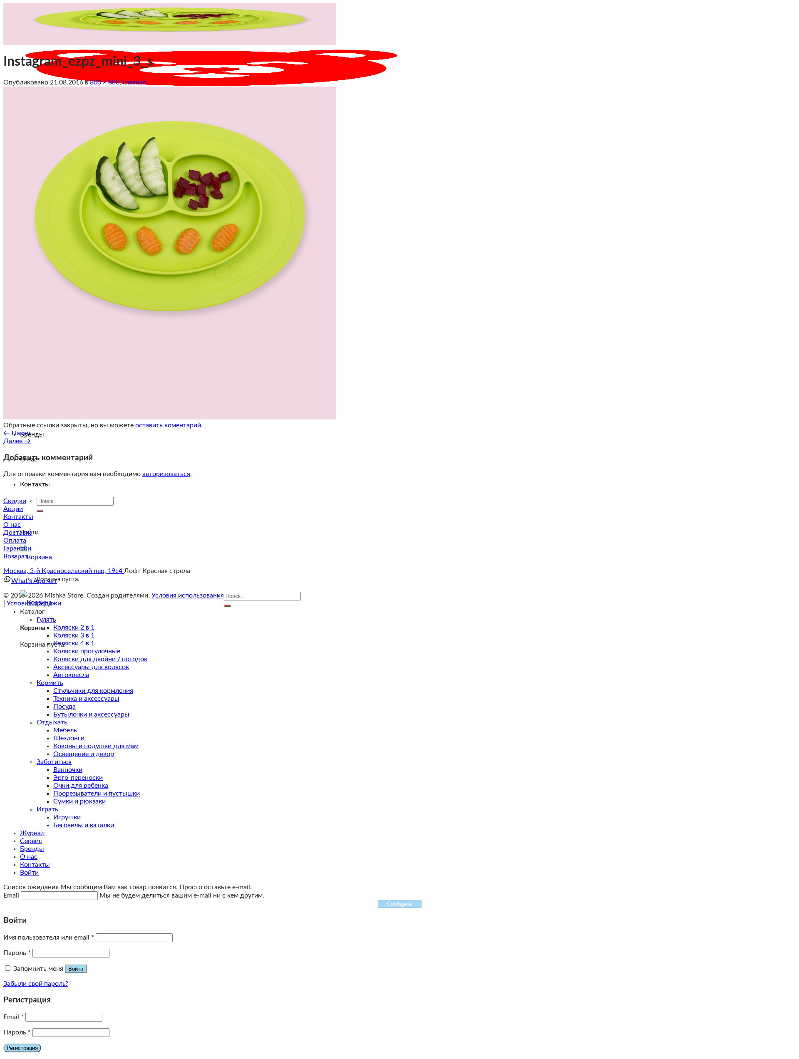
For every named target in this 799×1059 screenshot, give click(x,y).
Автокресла (71, 675)
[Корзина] (36, 557)
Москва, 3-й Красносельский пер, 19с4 (63, 571)
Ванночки (67, 769)
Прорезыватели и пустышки (96, 793)
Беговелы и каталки (83, 825)
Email (13, 1017)
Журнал (32, 833)
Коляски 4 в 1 (73, 643)
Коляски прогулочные (86, 651)
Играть (47, 809)
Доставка (17, 532)
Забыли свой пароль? (35, 983)
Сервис (31, 841)
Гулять (46, 619)
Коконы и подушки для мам (96, 746)
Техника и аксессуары (86, 698)
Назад (16, 433)
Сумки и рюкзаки (79, 801)
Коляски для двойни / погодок (100, 659)
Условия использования (187, 595)
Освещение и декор (83, 754)
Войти (75, 969)
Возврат (15, 556)
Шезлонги (68, 738)
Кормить (50, 683)
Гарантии (17, 548)
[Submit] (40, 511)
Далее (17, 441)
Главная (134, 82)
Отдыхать (52, 722)
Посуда (64, 706)
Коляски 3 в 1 (73, 635)
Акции (13, 509)
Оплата (14, 540)
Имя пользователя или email (48, 937)
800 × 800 (104, 82)
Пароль (17, 953)
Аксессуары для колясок (91, 667)
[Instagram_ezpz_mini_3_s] (169, 417)
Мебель (65, 730)
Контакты (35, 484)
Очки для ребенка (80, 785)
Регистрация (22, 1048)
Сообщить (399, 904)
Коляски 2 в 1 (73, 627)
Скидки (14, 501)
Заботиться (54, 762)
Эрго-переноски (78, 777)
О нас (12, 524)
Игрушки (67, 817)
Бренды (32, 434)
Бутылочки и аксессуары (91, 714)
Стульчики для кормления (93, 690)
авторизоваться (166, 474)
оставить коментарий (168, 425)
